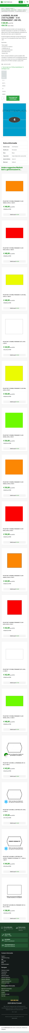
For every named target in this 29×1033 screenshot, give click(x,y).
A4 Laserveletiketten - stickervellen (8, 9)
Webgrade (3, 1026)
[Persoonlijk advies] (2, 927)
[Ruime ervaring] (17, 927)
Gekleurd (20, 9)
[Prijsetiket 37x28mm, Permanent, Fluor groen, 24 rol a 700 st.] (14, 409)
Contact (3, 992)
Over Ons (3, 996)
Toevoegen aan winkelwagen (13, 98)
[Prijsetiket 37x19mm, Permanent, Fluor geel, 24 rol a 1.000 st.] (14, 269)
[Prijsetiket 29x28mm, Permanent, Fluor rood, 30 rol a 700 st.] (14, 597)
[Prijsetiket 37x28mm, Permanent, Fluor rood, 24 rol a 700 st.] (14, 503)
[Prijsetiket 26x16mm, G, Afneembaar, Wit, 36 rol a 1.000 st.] (14, 737)
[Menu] (27, 5)
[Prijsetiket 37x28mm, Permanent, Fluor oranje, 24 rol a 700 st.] (14, 456)
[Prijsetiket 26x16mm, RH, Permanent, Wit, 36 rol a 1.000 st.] (14, 879)
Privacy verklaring (5, 990)
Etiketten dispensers (5, 977)
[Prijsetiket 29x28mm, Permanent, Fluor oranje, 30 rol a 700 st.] (14, 550)
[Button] (21, 2)
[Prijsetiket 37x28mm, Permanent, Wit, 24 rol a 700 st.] (14, 316)
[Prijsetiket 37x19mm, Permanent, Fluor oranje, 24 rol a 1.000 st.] (14, 175)
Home (2, 8)
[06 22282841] (3, 940)
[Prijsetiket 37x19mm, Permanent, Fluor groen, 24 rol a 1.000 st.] (14, 690)
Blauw (24, 9)
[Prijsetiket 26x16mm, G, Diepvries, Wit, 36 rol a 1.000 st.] (14, 784)
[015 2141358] (3, 934)
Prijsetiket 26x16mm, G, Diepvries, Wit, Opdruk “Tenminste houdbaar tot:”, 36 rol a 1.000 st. (14, 858)
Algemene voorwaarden (6, 988)
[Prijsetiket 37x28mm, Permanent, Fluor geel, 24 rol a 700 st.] (14, 362)
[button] (24, 2)
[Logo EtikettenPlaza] (6, 2)
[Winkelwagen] (27, 2)
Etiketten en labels (9, 8)
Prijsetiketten (4, 972)
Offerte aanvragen (5, 982)
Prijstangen (3, 973)
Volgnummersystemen (6, 981)
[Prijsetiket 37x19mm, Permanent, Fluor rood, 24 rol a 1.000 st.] (14, 222)
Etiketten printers (5, 975)
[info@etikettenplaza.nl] (3, 945)
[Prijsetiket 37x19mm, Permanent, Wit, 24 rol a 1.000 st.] (14, 643)
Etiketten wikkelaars (5, 979)
